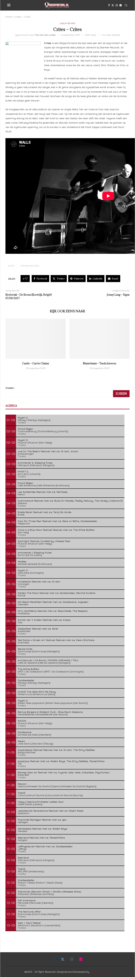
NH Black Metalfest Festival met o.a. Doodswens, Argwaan (53, 601)
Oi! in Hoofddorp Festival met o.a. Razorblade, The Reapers (53, 610)
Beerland (23, 857)
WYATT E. (23, 471)
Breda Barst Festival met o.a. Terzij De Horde (44, 512)
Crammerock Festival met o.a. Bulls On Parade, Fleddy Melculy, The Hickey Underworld (70, 500)
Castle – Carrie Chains (35, 363)
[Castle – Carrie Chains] (35, 339)
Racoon (22, 783)
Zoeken (9, 387)
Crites (11, 266)
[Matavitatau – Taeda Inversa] (99, 339)
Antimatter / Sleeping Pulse (35, 552)
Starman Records (30, 266)
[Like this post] (26, 278)
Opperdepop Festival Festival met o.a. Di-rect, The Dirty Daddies (56, 749)
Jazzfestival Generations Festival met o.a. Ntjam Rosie (50, 810)
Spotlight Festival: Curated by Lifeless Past (44, 541)
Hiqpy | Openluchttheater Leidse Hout (41, 801)
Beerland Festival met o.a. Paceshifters (41, 837)
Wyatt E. (23, 417)
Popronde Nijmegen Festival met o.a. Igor (42, 819)
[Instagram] (117, 5)
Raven (21, 741)
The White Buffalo (28, 669)
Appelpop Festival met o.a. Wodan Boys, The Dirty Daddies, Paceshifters (61, 761)
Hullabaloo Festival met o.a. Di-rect (39, 581)
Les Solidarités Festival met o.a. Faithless (43, 491)
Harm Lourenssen (100, 971)
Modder (22, 561)
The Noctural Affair (29, 911)
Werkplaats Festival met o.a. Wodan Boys (42, 828)
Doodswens (24, 732)
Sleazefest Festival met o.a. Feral (38, 628)
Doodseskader (26, 680)
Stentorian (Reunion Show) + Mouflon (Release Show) (49, 891)
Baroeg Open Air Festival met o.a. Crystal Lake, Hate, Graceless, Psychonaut (64, 772)
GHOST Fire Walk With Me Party (37, 691)
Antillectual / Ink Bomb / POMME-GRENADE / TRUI (48, 660)
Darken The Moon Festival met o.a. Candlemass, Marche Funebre (56, 592)
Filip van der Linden (45, 34)
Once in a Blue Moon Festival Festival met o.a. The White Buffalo (56, 529)
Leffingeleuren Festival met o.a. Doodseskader (45, 846)
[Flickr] (121, 5)
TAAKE (21, 792)
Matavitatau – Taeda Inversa (99, 363)
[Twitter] (112, 5)
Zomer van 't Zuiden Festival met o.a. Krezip (44, 619)
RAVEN (22, 720)
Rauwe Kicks (25, 648)
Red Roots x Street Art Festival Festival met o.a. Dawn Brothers (56, 640)
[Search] (126, 5)
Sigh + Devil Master (29, 922)
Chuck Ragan (25, 428)
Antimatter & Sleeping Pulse (35, 462)
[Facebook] (109, 5)
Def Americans (27, 900)
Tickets (22, 422)
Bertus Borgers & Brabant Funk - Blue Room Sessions (50, 711)
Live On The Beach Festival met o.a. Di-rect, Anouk (48, 451)
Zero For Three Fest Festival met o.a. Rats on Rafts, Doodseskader (57, 521)
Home (8, 16)
